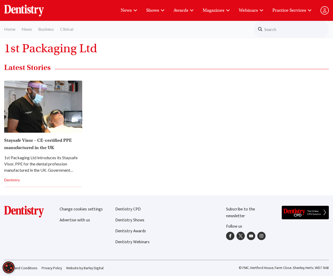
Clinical (66, 29)
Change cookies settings (81, 209)
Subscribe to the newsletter (240, 213)
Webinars (248, 10)
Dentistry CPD (128, 209)
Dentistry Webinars (132, 242)
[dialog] (9, 267)
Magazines (213, 10)
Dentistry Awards (130, 231)
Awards (181, 10)
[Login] (325, 10)
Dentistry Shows (129, 220)
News (126, 10)
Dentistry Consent (30, 8)
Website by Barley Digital (85, 268)
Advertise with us (75, 220)
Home (9, 29)
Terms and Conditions (20, 268)
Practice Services (289, 10)
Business (46, 29)
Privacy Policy (52, 268)
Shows (152, 10)
